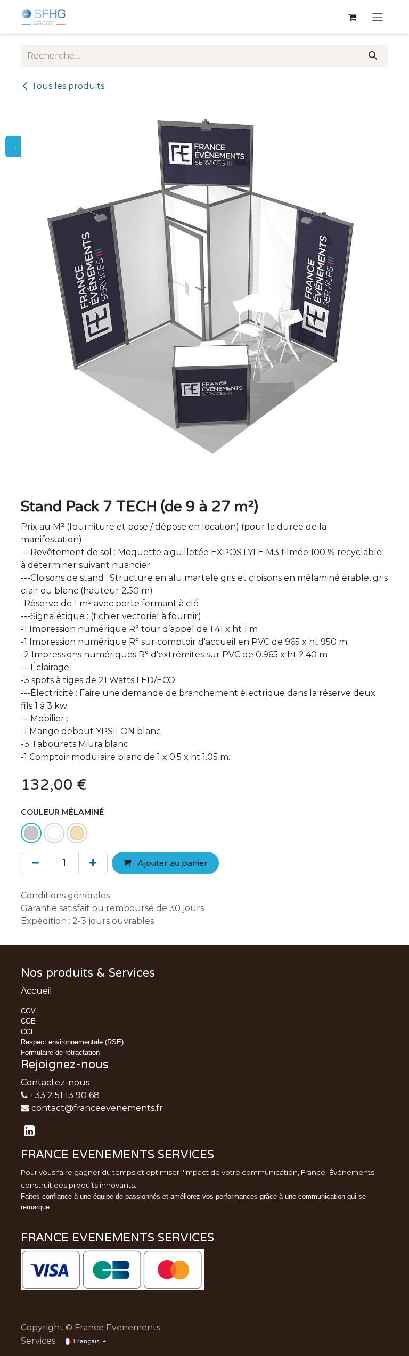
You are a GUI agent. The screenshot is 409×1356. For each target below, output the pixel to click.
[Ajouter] (93, 863)
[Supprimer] (35, 863)
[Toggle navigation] (377, 17)
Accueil (36, 991)
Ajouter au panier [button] (171, 863)
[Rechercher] (372, 56)
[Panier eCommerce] (352, 17)
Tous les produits (67, 86)
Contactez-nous (55, 1082)
